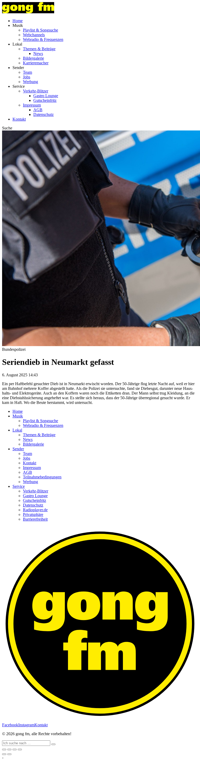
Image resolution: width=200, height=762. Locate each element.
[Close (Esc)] (4, 749)
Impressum (32, 105)
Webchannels (34, 35)
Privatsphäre (33, 514)
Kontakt (19, 119)
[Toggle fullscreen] (14, 749)
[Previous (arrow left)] (4, 754)
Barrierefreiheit (35, 519)
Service (18, 486)
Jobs (26, 77)
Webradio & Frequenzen (43, 39)
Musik (17, 416)
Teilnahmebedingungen (42, 477)
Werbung (30, 81)
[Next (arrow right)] (9, 754)
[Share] (9, 749)
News (38, 53)
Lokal (17, 430)
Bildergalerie (33, 58)
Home (17, 20)
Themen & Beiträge (39, 49)
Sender (18, 449)
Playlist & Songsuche (40, 30)
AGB (37, 110)
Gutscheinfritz (45, 100)
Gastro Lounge (45, 95)
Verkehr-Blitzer (35, 91)
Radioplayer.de (35, 510)
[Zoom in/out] (20, 749)
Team (27, 72)
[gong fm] (28, 12)
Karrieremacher (35, 63)
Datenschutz (43, 114)
